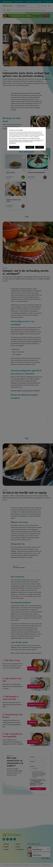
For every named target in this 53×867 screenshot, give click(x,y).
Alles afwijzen (30, 147)
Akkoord (39, 147)
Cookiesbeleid (36, 136)
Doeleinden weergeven (14, 147)
